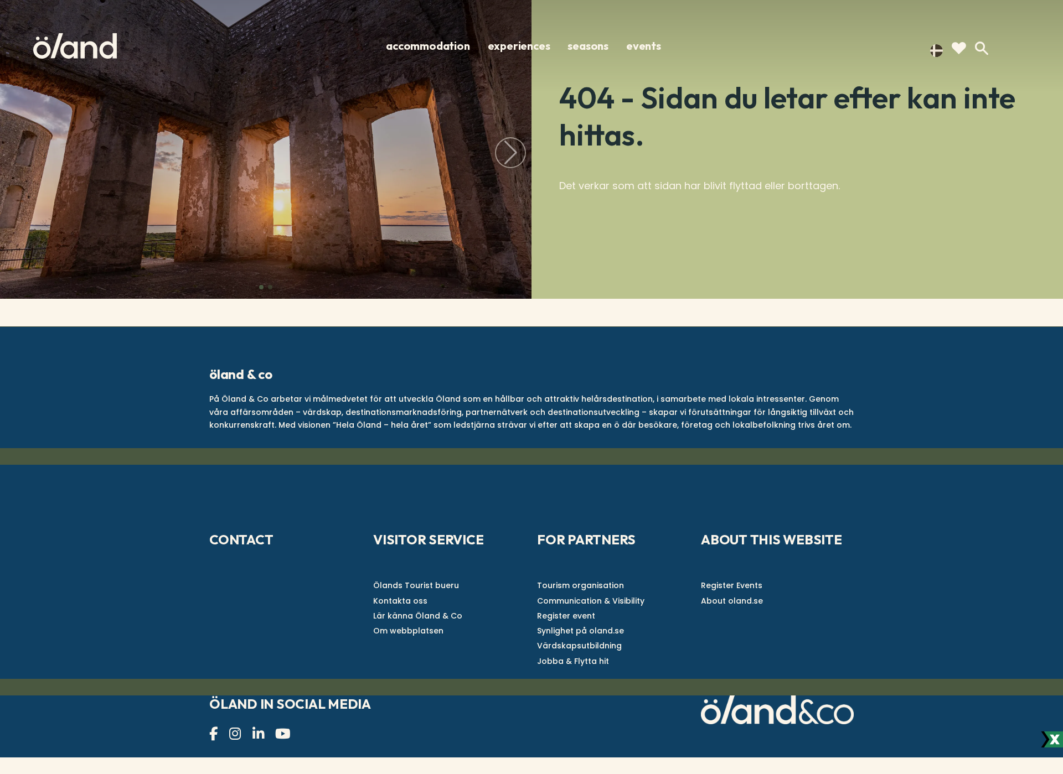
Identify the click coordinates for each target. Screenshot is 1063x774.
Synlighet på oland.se (580, 630)
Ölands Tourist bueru (416, 585)
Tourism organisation (580, 585)
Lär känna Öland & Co (417, 615)
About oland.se (732, 600)
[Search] (981, 48)
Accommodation (427, 46)
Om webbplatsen (408, 630)
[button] (261, 287)
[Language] (936, 49)
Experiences (519, 46)
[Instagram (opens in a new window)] (236, 734)
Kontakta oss (400, 600)
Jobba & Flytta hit (573, 661)
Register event (566, 615)
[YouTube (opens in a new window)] (284, 734)
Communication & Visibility (590, 600)
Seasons (587, 46)
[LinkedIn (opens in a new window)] (259, 734)
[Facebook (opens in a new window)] (214, 734)
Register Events (731, 585)
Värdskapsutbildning (579, 645)
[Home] (75, 46)
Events (643, 46)
